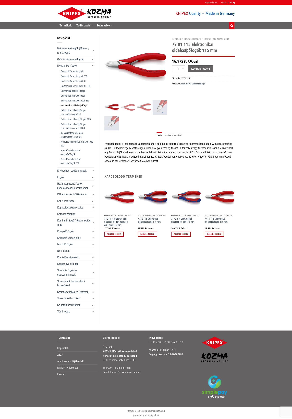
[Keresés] (231, 25)
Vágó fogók (63, 311)
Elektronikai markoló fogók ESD (74, 100)
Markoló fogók (65, 244)
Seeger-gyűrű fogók (67, 263)
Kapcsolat (62, 348)
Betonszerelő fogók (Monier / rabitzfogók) (73, 50)
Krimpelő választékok (69, 238)
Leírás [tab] (159, 135)
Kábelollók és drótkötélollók (72, 194)
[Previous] (104, 212)
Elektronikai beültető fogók (72, 90)
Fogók (60, 177)
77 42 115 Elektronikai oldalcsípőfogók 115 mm (182, 220)
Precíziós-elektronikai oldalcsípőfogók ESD (70, 161)
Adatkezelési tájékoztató (70, 361)
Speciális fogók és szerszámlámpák (67, 272)
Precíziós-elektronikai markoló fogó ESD (76, 143)
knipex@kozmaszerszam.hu (125, 372)
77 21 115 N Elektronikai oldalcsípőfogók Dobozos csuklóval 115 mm (116, 222)
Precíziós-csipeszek (68, 257)
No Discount (63, 250)
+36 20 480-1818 (121, 368)
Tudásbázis (83, 25)
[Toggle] (92, 51)
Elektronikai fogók (67, 65)
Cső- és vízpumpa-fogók (70, 59)
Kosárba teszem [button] (114, 234)
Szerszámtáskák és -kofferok (72, 292)
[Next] (234, 212)
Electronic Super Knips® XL (73, 81)
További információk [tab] (173, 135)
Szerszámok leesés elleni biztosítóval (71, 283)
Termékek (65, 25)
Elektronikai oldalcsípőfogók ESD (75, 119)
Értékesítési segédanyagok (72, 170)
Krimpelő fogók (65, 231)
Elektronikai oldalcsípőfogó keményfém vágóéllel (73, 112)
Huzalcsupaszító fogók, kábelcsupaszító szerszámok (72, 186)
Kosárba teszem (200, 68)
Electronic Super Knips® (71, 71)
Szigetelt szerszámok (68, 305)
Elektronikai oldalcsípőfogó (73, 105)
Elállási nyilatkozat (67, 367)
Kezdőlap (176, 39)
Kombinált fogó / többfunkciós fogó (73, 223)
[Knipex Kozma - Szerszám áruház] (85, 13)
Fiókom (61, 374)
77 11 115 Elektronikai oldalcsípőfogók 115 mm (216, 220)
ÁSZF (60, 354)
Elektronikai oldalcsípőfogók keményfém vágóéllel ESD (73, 126)
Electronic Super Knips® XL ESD (75, 86)
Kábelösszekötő (66, 201)
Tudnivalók (103, 25)
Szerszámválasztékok (69, 298)
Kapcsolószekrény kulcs (70, 207)
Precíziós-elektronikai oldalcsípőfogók (70, 152)
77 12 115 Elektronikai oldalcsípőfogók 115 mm (149, 220)
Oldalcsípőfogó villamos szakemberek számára (71, 135)
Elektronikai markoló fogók (72, 95)
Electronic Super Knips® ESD (73, 76)
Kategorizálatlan (66, 214)
